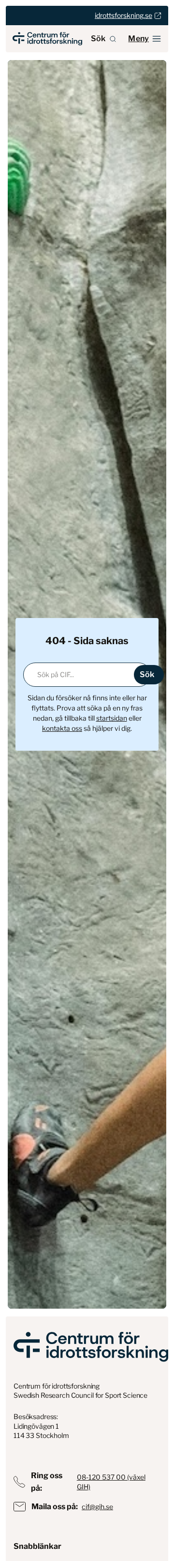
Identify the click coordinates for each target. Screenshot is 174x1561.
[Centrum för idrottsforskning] (91, 1346)
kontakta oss (62, 728)
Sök (98, 38)
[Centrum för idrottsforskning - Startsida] (47, 39)
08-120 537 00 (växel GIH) (111, 1482)
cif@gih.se (97, 1506)
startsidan (111, 718)
